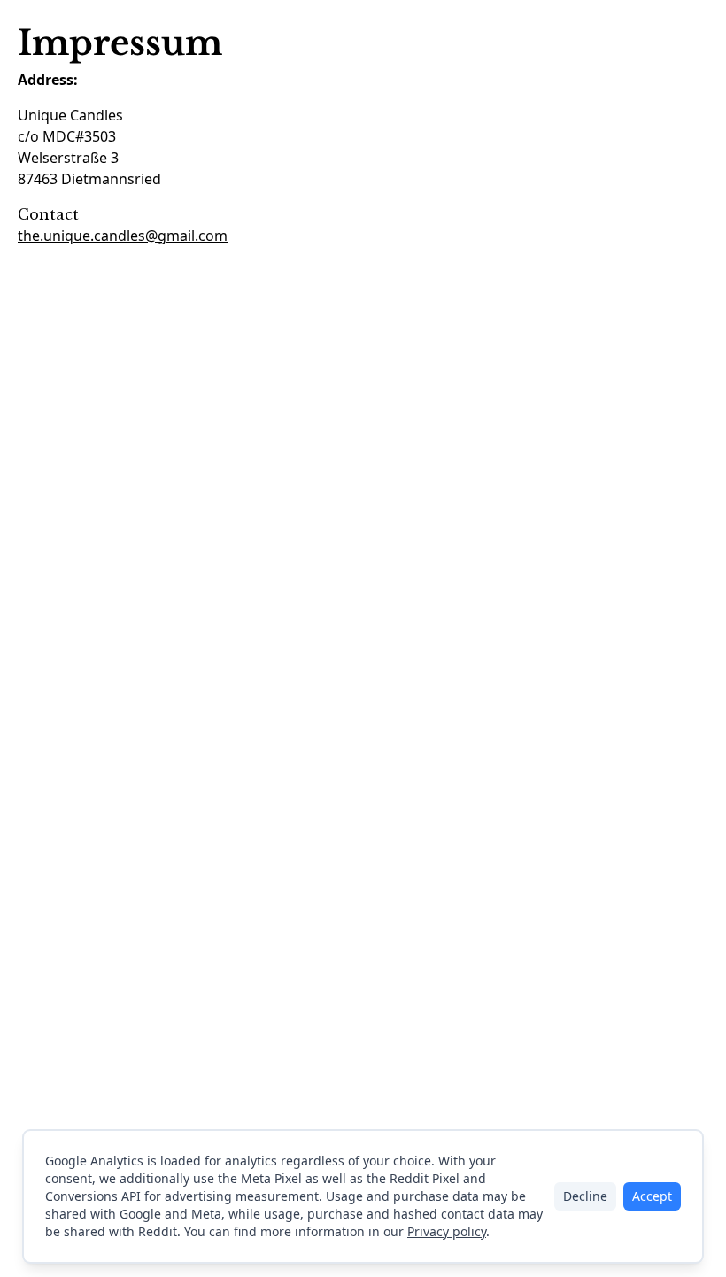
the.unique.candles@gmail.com (123, 235)
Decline (585, 1196)
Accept (652, 1196)
